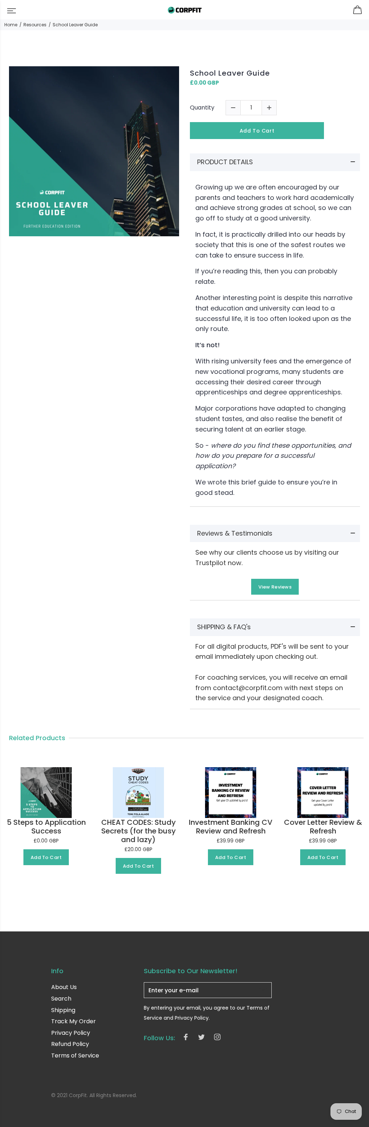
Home (10, 25)
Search (61, 998)
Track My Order (73, 1021)
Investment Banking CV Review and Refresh (230, 826)
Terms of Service (75, 1055)
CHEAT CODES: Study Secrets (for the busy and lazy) (138, 831)
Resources (34, 25)
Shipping (63, 1010)
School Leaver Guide (230, 73)
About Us (64, 987)
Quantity (202, 107)
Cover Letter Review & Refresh (323, 826)
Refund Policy (70, 1044)
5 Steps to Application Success (46, 826)
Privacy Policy (70, 1033)
